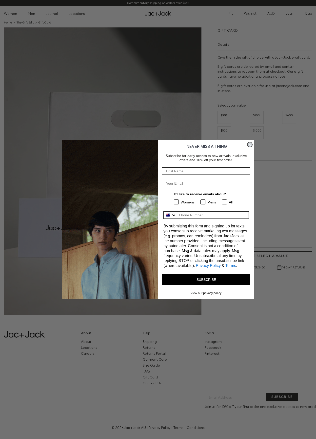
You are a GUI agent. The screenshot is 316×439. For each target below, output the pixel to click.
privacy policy (212, 293)
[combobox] (170, 215)
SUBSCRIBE (206, 280)
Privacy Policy (208, 265)
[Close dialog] (249, 144)
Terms (230, 265)
